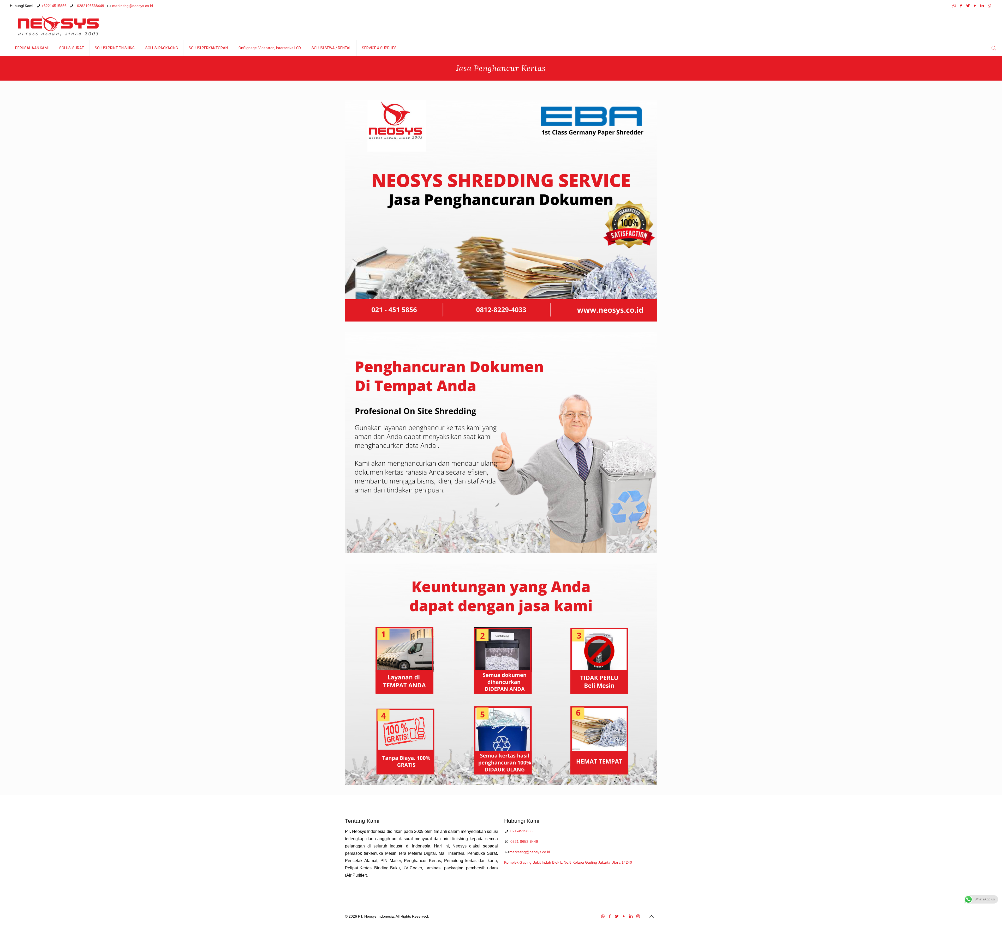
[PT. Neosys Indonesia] (58, 26)
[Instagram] (989, 5)
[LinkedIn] (982, 5)
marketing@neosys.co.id (132, 6)
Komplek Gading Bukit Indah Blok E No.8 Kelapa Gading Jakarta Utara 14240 (568, 862)
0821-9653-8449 (524, 841)
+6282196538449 (89, 6)
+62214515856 (54, 6)
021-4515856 (521, 831)
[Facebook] (961, 5)
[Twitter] (968, 5)
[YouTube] (975, 5)
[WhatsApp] (954, 5)
